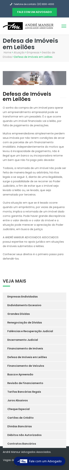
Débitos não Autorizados (24, 435)
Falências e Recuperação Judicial (30, 331)
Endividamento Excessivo (24, 305)
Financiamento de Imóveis (25, 348)
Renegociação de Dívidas (24, 322)
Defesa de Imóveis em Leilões (27, 357)
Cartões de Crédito (20, 418)
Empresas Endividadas (22, 296)
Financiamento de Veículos (25, 366)
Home (7, 52)
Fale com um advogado (34, 12)
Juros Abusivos (17, 400)
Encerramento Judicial (22, 340)
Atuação (19, 52)
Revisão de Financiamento (25, 383)
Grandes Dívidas (18, 314)
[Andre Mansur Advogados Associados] (28, 26)
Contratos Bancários (21, 444)
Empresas (33, 52)
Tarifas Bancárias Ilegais (24, 392)
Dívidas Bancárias (19, 426)
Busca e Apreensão (20, 374)
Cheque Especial (18, 409)
